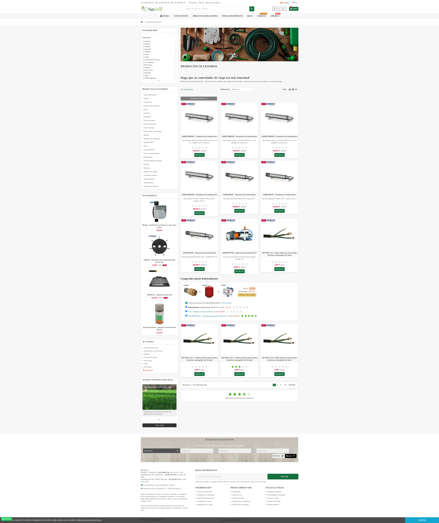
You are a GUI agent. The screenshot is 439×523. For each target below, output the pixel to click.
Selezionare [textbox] (148, 451)
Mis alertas (147, 367)
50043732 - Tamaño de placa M (159, 295)
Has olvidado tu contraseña (276, 495)
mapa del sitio (237, 495)
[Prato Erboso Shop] (152, 8)
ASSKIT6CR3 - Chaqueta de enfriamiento (199, 253)
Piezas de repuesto (213, 3)
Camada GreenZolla (273, 501)
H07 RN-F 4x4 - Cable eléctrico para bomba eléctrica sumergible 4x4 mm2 (279, 359)
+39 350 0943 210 (148, 3)
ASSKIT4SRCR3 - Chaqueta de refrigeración (279, 136)
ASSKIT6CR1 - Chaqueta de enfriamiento (239, 195)
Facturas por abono (150, 357)
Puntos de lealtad (238, 498)
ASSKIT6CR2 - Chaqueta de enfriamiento (279, 195)
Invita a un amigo (273, 498)
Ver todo (159, 425)
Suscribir (284, 476)
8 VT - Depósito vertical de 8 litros (200, 312)
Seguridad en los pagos (205, 504)
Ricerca (289, 456)
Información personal (151, 348)
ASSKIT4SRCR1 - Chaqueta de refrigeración (199, 136)
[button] (157, 419)
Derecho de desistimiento (205, 498)
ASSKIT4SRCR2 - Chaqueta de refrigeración (239, 136)
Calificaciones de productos (241, 501)
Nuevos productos (273, 504)
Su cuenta (148, 342)
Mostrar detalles (227, 303)
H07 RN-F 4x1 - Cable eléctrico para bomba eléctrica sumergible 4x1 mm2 (279, 254)
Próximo (293, 385)
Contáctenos (193, 3)
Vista (284, 89)
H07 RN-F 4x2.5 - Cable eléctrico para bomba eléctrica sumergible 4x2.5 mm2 (239, 359)
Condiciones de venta (204, 501)
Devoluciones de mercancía (153, 351)
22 (285, 385)
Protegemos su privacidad (205, 495)
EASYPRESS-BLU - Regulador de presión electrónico (207, 316)
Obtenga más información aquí (89, 520)
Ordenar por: (225, 89)
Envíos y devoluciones (204, 492)
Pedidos (147, 354)
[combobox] (218, 8)
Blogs (202, 3)
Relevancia (235, 89)
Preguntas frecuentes (274, 492)
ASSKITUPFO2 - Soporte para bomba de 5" (239, 253)
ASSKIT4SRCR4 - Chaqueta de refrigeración (199, 195)
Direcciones (148, 360)
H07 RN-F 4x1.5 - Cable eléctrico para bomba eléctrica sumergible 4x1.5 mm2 (199, 359)
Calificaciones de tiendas (240, 504)
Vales (146, 364)
